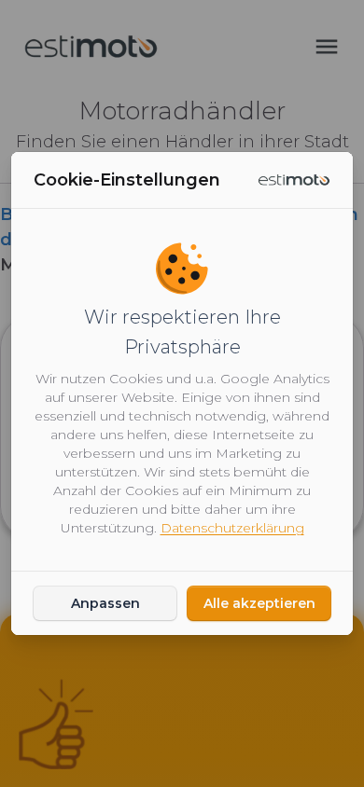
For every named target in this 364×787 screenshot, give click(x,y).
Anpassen (105, 603)
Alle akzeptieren (259, 603)
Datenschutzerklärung (232, 527)
